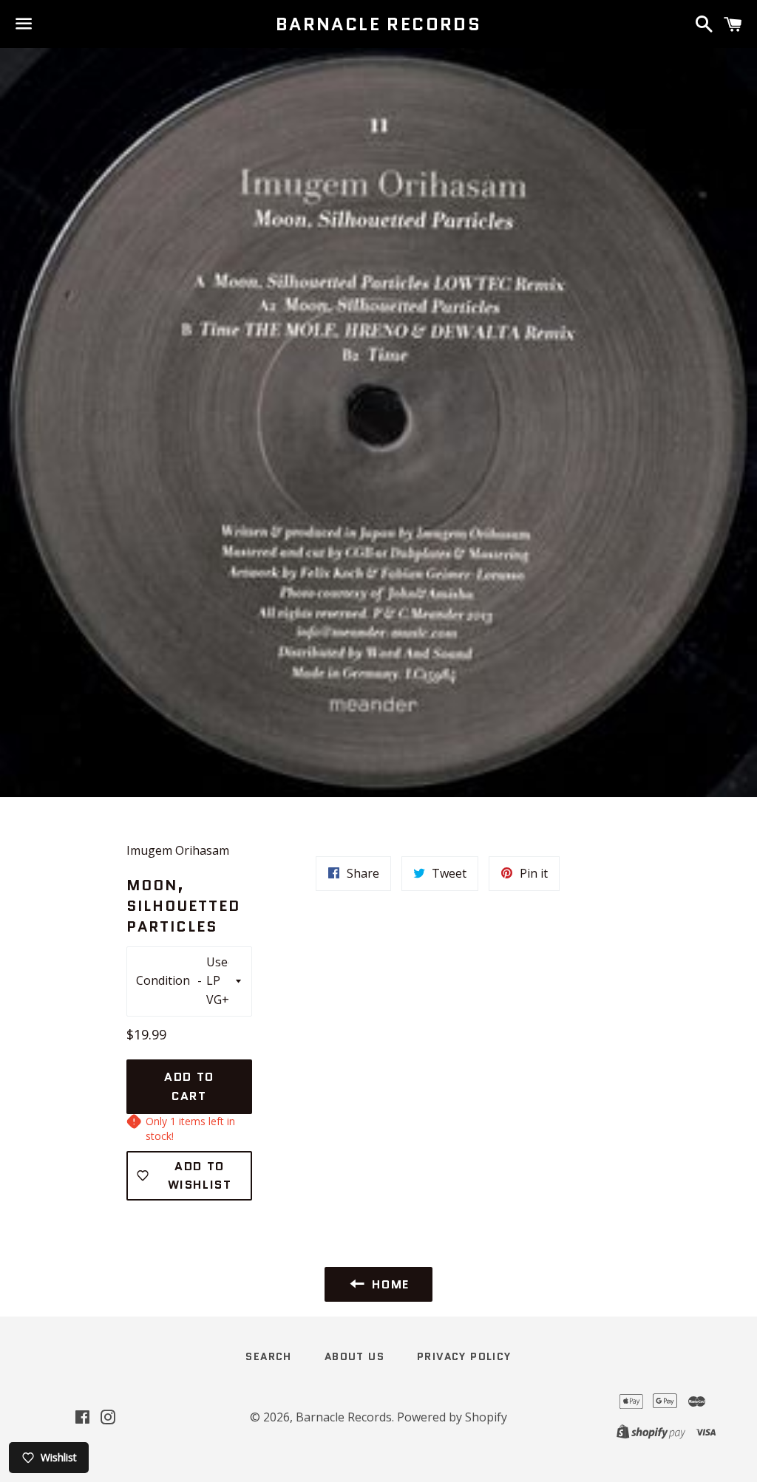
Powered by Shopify (452, 1417)
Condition (164, 980)
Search (268, 1356)
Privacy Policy (464, 1356)
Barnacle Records (378, 24)
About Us (354, 1356)
